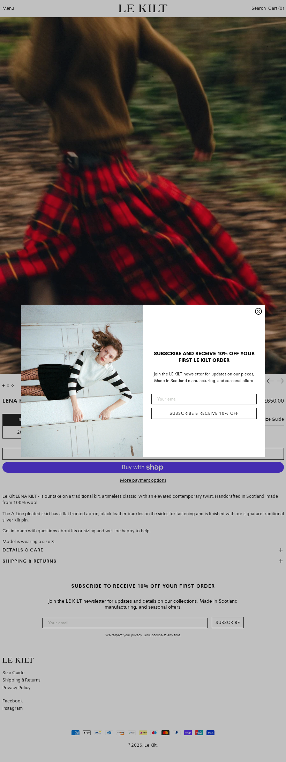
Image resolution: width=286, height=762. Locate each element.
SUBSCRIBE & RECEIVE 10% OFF (204, 413)
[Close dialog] (258, 311)
